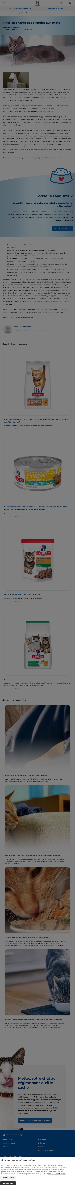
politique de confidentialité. (56, 1174)
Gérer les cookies (8, 1177)
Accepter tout (8, 1183)
